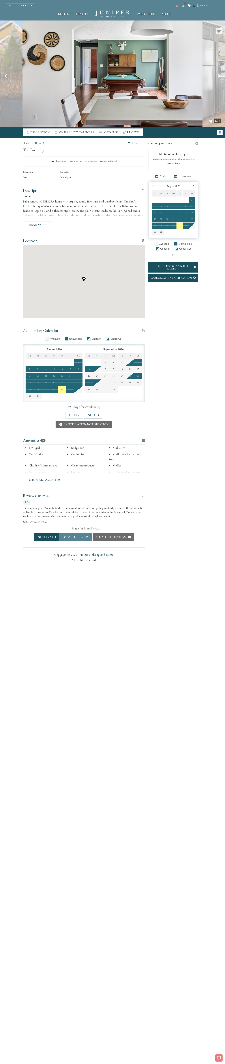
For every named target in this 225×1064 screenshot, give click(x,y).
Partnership (146, 14)
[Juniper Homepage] (176, 5)
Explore (82, 14)
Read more (37, 225)
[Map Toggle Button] (220, 132)
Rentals (64, 14)
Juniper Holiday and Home (96, 555)
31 (161, 232)
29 (192, 226)
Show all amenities (44, 480)
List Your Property (20, 5)
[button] (5, 76)
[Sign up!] (194, 5)
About (166, 14)
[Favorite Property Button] (219, 31)
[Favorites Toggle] (189, 5)
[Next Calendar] (194, 186)
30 (155, 232)
